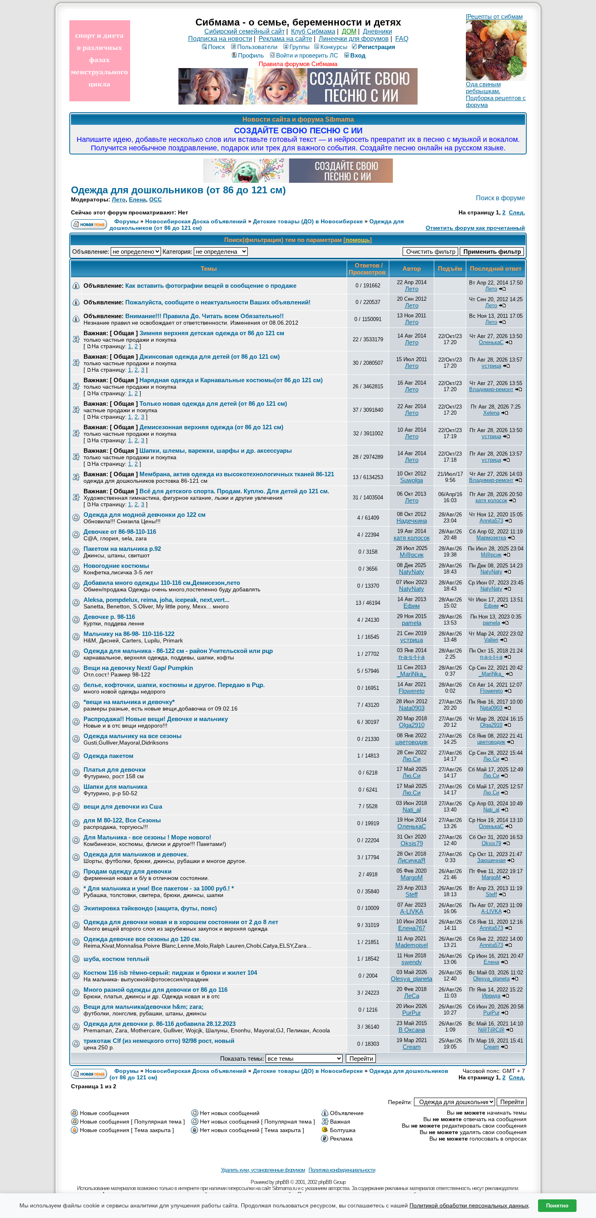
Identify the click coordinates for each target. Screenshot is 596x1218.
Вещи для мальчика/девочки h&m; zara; (144, 1006)
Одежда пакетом (108, 755)
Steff (411, 894)
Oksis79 (412, 843)
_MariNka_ (411, 673)
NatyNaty (411, 571)
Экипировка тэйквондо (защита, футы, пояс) (150, 908)
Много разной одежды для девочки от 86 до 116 (155, 989)
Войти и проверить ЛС (307, 55)
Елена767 (411, 928)
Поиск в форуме (500, 198)
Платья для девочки (115, 769)
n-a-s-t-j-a (411, 656)
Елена (137, 199)
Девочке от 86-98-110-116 (120, 531)
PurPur (411, 1012)
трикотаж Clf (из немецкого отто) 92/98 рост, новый (159, 1040)
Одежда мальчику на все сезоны (133, 735)
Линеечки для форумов (354, 38)
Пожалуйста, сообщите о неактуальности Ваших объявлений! (218, 302)
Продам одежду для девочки (128, 871)
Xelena (491, 413)
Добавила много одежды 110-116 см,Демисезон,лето (162, 582)
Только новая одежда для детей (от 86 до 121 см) (213, 403)
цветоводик (411, 742)
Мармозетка (491, 538)
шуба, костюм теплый (116, 958)
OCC (155, 199)
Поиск (216, 46)
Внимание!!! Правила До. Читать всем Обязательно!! (204, 316)
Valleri (491, 640)
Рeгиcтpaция (376, 46)
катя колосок (491, 500)
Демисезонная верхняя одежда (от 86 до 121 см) (211, 427)
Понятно (557, 1206)
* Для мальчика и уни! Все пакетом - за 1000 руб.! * (159, 888)
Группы (299, 46)
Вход (358, 55)
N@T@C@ (491, 1030)
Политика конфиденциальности (342, 1170)
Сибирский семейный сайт (244, 31)
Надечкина (412, 520)
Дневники (377, 31)
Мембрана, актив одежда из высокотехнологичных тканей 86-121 (236, 474)
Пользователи (257, 46)
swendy (411, 962)
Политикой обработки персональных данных (469, 1205)
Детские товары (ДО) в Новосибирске (308, 221)
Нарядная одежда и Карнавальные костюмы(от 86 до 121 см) (231, 380)
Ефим (411, 605)
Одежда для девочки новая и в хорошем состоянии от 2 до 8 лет (181, 921)
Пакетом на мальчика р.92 (122, 548)
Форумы (126, 221)
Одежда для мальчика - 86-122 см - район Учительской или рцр (178, 650)
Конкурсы (333, 46)
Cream (412, 1046)
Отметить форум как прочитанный (475, 228)
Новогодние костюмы (116, 565)
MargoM (412, 877)
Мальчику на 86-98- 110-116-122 (129, 633)
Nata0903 (411, 707)
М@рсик (412, 554)
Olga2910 (411, 724)
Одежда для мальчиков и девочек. (136, 854)
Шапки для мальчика (115, 786)
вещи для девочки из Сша (123, 806)
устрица (491, 366)
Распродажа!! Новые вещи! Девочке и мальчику (156, 718)
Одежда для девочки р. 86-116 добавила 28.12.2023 (160, 1023)
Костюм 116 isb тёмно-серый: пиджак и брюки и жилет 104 (170, 972)
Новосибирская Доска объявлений (196, 221)
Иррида (491, 996)
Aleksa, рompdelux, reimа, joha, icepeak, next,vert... (156, 599)
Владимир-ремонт (491, 389)
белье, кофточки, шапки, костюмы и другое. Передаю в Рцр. (174, 684)
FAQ (401, 38)
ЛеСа (411, 995)
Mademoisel (411, 945)
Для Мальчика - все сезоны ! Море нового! (147, 837)
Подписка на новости (220, 38)
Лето (119, 199)
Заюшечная (491, 860)
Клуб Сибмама (313, 31)
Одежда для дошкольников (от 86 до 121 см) (178, 189)
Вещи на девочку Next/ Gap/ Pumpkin (138, 667)
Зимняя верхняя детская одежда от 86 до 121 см (211, 333)
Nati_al (412, 809)
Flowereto (411, 690)
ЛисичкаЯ (411, 860)
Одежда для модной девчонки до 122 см (145, 514)
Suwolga (411, 480)
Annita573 (491, 521)
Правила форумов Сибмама (298, 63)
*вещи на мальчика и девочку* (129, 701)
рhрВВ (282, 1182)
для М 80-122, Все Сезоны (122, 820)
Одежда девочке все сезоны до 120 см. (142, 938)
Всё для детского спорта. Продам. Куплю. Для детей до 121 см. (234, 491)
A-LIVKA (411, 911)
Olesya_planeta (411, 978)
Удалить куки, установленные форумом (263, 1170)
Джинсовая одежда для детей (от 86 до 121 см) (209, 356)
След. (517, 212)
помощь (357, 239)
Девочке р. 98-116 (109, 616)
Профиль (251, 55)
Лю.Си (411, 759)
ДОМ (349, 31)
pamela (411, 622)
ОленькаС (491, 342)
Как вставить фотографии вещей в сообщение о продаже (210, 285)
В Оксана (412, 1029)
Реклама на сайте (285, 38)
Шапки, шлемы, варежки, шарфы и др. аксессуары (215, 450)
